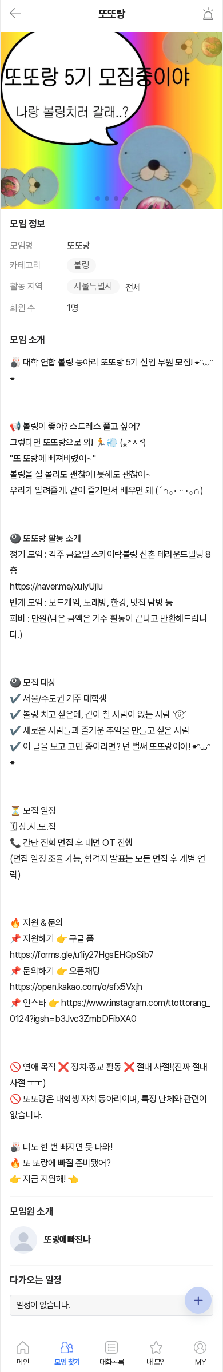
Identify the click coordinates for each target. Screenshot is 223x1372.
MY (200, 1362)
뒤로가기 (15, 13)
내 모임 (156, 1362)
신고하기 (208, 13)
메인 (23, 1362)
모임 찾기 (67, 1362)
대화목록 (111, 1362)
